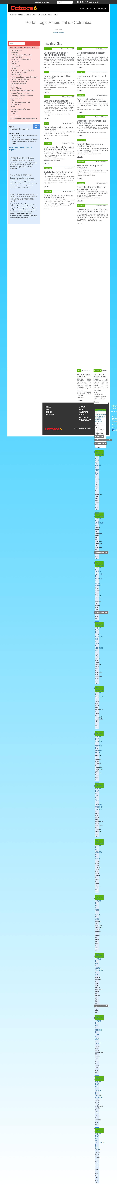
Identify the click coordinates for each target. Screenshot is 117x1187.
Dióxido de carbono (94, 87)
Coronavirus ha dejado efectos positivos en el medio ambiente (58, 128)
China (45, 64)
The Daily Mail (67, 114)
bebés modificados (100, 399)
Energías (13, 86)
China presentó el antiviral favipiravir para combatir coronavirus (91, 122)
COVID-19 (89, 132)
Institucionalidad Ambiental (20, 79)
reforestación (92, 221)
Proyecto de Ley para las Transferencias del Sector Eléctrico (100, 1141)
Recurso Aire (15, 61)
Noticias (82, 8)
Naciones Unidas (70, 64)
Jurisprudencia (15, 116)
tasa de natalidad (47, 89)
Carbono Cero (103, 87)
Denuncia (20, 15)
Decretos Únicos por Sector (20, 93)
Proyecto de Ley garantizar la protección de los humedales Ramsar (98, 744)
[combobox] (65, 2)
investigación (98, 394)
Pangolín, (86, 109)
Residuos (14, 68)
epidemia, (82, 154)
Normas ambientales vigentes (22, 48)
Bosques (14, 64)
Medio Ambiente (50, 135)
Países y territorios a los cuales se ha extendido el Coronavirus (90, 145)
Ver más (46, 67)
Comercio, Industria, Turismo (20, 109)
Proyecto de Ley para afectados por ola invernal (98, 851)
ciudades (93, 64)
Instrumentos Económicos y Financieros (24, 77)
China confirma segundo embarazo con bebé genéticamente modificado (100, 375)
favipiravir (94, 132)
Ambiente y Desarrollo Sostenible (22, 96)
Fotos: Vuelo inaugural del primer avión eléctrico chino (90, 166)
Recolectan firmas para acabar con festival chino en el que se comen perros (58, 173)
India (81, 64)
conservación (99, 436)
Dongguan (54, 115)
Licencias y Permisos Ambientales (22, 70)
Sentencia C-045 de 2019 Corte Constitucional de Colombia (84, 375)
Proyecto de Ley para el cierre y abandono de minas (98, 909)
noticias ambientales (69, 182)
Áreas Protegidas (16, 57)
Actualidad (13, 15)
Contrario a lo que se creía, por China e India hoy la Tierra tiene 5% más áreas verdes (92, 210)
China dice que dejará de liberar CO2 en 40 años (91, 77)
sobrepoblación (87, 64)
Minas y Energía (16, 104)
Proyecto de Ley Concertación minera (99, 521)
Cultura (13, 100)
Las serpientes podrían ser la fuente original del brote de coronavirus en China (59, 148)
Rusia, (64, 64)
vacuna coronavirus (101, 132)
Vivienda (13, 113)
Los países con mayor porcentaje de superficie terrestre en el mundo (56, 54)
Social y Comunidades (18, 84)
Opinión (34, 15)
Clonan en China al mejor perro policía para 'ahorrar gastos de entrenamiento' (58, 196)
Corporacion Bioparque (58, 32)
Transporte (14, 111)
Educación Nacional (17, 98)
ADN (52, 206)
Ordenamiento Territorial (19, 81)
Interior (13, 107)
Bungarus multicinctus (48, 160)
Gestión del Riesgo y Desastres (21, 55)
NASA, (85, 221)
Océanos (49, 64)
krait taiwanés (57, 160)
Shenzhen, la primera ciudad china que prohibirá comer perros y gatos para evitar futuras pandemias (91, 100)
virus (87, 154)
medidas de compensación (103, 440)
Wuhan (55, 114)
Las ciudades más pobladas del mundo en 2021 (91, 54)
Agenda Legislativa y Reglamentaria (99, 453)
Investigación (27, 15)
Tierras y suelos (16, 88)
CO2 (56, 135)
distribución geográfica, (57, 64)
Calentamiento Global (84, 87)
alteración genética (100, 396)
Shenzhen (98, 109)
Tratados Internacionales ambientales (23, 118)
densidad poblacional (100, 64)
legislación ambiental (101, 552)
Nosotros (93, 8)
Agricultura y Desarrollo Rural (20, 102)
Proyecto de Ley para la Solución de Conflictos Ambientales (99, 1089)
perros (81, 109)
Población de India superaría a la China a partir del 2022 (57, 77)
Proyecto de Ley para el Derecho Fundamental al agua (99, 966)
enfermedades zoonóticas (59, 158)
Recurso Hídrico (16, 50)
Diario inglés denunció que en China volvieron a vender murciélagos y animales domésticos (58, 102)
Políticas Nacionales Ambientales (22, 90)
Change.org (61, 182)
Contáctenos (102, 8)
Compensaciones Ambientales (21, 59)
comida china (92, 109)
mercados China (47, 115)
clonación (56, 206)
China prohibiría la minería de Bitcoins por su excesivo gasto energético (91, 188)
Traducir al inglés (93, 2)
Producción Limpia (53, 15)
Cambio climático (17, 75)
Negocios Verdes (42, 15)
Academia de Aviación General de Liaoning (86, 175)
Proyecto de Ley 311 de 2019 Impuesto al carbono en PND (98, 465)
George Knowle (60, 114)
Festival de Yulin (47, 183)
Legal (88, 8)
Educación (14, 53)
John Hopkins (98, 154)
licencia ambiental (100, 443)
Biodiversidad (15, 66)
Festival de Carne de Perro (52, 182)
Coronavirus (50, 114)
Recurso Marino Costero (19, 72)
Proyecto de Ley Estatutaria (99, 694)
